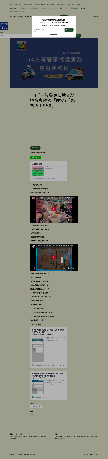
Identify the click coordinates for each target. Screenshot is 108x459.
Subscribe (69, 30)
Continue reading (54, 34)
